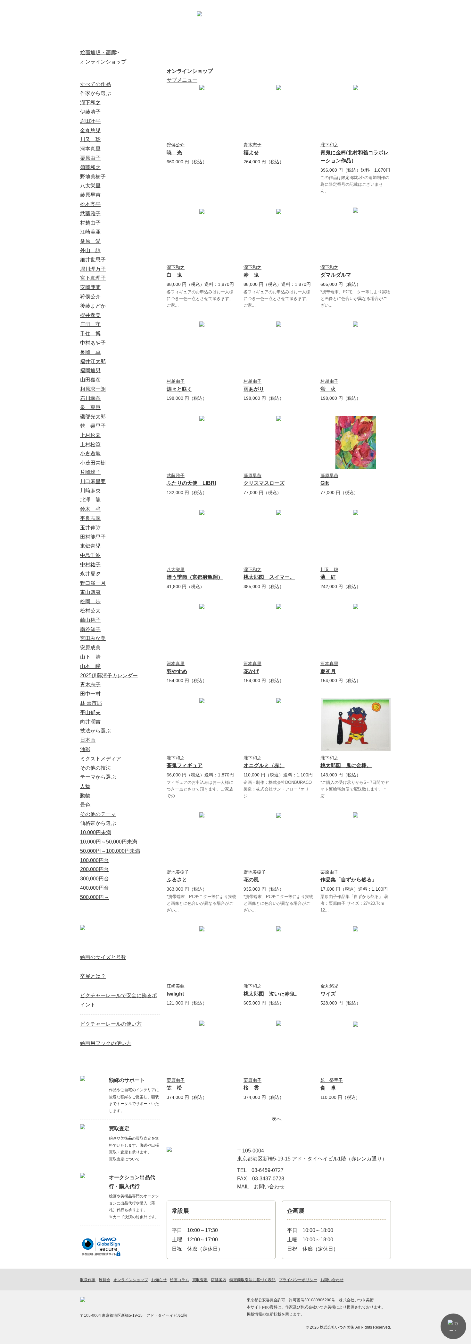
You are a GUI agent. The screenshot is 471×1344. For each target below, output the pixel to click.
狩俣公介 (176, 144)
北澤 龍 (90, 499)
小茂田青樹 (93, 463)
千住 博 (90, 333)
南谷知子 (90, 629)
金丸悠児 (329, 986)
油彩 (85, 749)
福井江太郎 (93, 361)
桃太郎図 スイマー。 (269, 577)
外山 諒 (90, 250)
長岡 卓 (90, 352)
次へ (276, 1119)
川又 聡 (329, 569)
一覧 (152, 942)
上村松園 (90, 435)
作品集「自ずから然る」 (348, 879)
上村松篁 (90, 444)
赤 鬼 (251, 275)
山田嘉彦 (90, 379)
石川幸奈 (90, 398)
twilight (175, 994)
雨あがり (254, 389)
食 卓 (328, 1088)
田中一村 (90, 694)
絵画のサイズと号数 (103, 957)
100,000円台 (94, 860)
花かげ (251, 671)
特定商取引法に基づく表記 (252, 1280)
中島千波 (90, 555)
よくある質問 (369, 40)
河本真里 (176, 663)
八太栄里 (176, 569)
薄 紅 (328, 577)
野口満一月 (93, 583)
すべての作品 (95, 84)
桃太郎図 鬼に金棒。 (346, 765)
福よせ (251, 152)
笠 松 (174, 1088)
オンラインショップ (147, 40)
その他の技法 (95, 768)
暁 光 (174, 152)
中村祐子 (90, 564)
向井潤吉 (90, 721)
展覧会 (191, 40)
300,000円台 (94, 878)
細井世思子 (93, 259)
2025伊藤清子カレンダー (109, 675)
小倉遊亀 (90, 453)
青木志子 (252, 144)
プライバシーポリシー (298, 1280)
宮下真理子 (93, 278)
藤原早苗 (252, 475)
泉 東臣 (90, 407)
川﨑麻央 (90, 490)
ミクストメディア (100, 758)
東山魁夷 (90, 592)
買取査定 (236, 40)
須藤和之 (90, 167)
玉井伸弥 (90, 527)
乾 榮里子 (331, 1080)
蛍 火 (328, 389)
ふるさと (177, 879)
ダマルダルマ (335, 275)
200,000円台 (94, 869)
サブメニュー (182, 80)
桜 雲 (251, 1088)
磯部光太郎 (93, 416)
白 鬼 (174, 275)
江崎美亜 (176, 986)
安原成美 (90, 647)
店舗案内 (338, 24)
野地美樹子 (178, 872)
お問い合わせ (373, 24)
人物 (85, 786)
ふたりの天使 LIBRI (191, 483)
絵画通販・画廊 (98, 52)
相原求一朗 (93, 389)
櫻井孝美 (90, 315)
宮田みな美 (93, 638)
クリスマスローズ (264, 483)
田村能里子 (93, 537)
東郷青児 (90, 546)
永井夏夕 (90, 574)
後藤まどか (93, 306)
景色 (85, 805)
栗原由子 (329, 872)
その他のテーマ (98, 814)
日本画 (87, 740)
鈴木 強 (90, 509)
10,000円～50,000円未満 (108, 841)
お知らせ (280, 40)
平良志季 (90, 518)
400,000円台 (94, 888)
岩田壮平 (90, 121)
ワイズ (328, 994)
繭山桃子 (90, 620)
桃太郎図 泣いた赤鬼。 (272, 994)
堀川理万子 (93, 269)
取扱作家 (102, 40)
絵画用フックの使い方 (105, 1043)
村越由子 (176, 381)
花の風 (251, 879)
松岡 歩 (90, 601)
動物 (85, 795)
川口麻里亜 (93, 481)
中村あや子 (93, 343)
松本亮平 (90, 204)
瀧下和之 (329, 144)
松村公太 (90, 610)
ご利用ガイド (305, 24)
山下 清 (90, 657)
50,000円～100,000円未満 (110, 851)
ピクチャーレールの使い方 (111, 1024)
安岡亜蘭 (90, 287)
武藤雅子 (176, 475)
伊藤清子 (90, 112)
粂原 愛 (90, 241)
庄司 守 (90, 324)
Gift (324, 483)
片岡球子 (90, 472)
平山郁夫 (90, 712)
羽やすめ (177, 671)
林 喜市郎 (91, 703)
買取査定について (124, 1159)
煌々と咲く (179, 389)
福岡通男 (90, 370)
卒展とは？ (93, 976)
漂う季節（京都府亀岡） (195, 577)
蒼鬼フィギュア (184, 765)
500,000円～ (94, 897)
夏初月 (328, 671)
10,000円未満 (95, 832)
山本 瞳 (90, 666)
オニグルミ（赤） (264, 765)
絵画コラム (325, 40)
